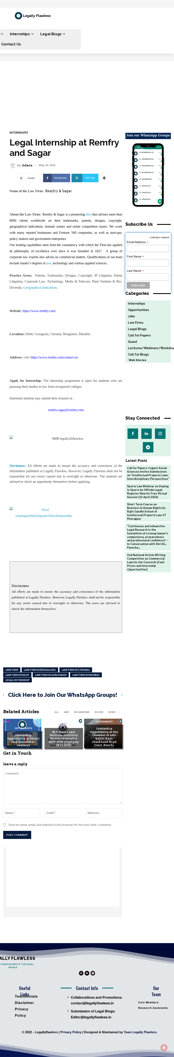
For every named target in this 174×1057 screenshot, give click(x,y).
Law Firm (12, 669)
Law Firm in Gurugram (50, 674)
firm (88, 214)
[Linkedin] (146, 433)
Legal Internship (17, 680)
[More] (104, 178)
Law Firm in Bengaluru (40, 669)
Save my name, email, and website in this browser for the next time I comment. (60, 824)
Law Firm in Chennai (76, 669)
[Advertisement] (87, 93)
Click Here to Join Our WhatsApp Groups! (62, 695)
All (57, 712)
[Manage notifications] (164, 1047)
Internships (19, 132)
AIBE (66, 712)
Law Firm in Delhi (17, 674)
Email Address (137, 242)
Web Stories (135, 360)
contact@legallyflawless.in (92, 1003)
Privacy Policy (70, 1032)
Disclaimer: (18, 466)
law (48, 263)
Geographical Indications (40, 287)
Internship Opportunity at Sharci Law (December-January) (23, 740)
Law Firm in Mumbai (86, 674)
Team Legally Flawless (140, 1032)
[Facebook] (133, 433)
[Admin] (13, 165)
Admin (27, 165)
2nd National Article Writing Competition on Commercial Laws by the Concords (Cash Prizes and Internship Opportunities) (146, 562)
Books (99, 712)
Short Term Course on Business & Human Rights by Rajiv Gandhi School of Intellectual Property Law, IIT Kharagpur (146, 511)
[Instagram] (160, 433)
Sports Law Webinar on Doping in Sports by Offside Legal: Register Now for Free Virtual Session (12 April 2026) (148, 491)
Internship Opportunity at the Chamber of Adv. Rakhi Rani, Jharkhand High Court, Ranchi (104, 737)
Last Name (135, 271)
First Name (135, 257)
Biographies (82, 712)
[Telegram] (148, 447)
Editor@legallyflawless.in (91, 1017)
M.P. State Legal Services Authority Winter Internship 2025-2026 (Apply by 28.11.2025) (64, 738)
